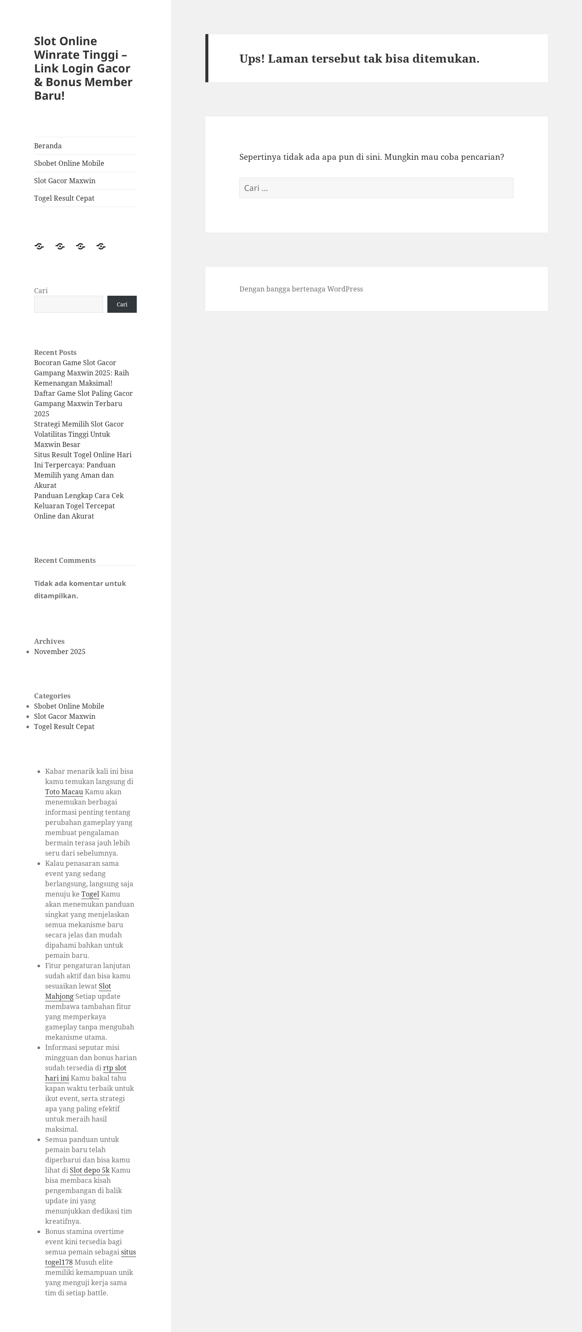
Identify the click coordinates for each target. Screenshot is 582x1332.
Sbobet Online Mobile (69, 163)
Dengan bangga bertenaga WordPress (301, 289)
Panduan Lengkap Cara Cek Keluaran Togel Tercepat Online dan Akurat (79, 506)
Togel (90, 894)
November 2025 (60, 651)
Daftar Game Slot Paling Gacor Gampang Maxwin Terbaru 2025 (83, 403)
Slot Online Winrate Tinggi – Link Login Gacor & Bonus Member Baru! (83, 68)
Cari (41, 290)
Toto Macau (64, 791)
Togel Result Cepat (64, 198)
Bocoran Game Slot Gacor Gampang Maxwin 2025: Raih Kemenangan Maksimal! (81, 373)
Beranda (48, 145)
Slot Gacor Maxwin (64, 180)
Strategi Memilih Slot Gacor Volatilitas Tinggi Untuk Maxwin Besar (79, 434)
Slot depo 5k (89, 1170)
